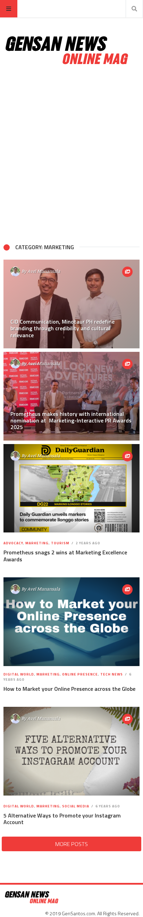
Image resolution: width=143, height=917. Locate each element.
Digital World (18, 674)
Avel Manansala (43, 271)
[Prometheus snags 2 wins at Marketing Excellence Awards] (71, 488)
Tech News (111, 674)
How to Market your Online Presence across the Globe (69, 689)
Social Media (75, 806)
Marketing (37, 543)
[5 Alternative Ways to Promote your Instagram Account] (71, 751)
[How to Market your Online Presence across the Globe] (71, 621)
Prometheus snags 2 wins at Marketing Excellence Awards (65, 555)
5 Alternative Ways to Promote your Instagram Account (62, 818)
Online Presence (80, 674)
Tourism (60, 543)
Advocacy (13, 543)
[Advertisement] (71, 154)
